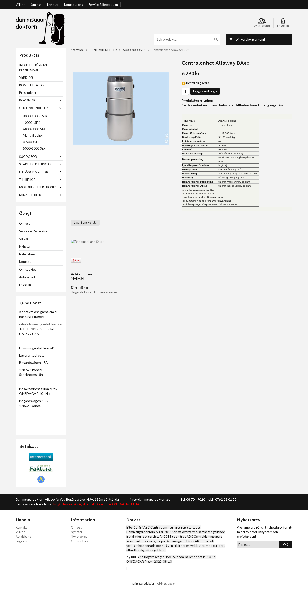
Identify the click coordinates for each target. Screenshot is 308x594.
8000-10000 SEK (35, 116)
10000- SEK (31, 123)
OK (285, 545)
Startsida (77, 50)
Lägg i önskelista (85, 222)
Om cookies (27, 269)
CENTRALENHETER (33, 108)
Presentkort (27, 93)
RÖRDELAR (27, 100)
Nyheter (52, 4)
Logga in (25, 285)
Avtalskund (27, 277)
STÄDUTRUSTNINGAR (35, 164)
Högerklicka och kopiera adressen (94, 292)
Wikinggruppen (166, 583)
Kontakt (25, 262)
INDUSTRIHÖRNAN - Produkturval (34, 67)
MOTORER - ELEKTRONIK (37, 187)
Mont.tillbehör (33, 135)
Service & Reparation (103, 4)
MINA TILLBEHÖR (32, 195)
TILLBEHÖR (27, 180)
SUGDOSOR (28, 156)
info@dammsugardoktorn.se (40, 324)
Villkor (20, 4)
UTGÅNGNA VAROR (33, 172)
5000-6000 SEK (34, 148)
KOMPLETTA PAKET (33, 85)
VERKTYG (26, 77)
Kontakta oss (73, 4)
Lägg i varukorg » (205, 91)
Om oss (36, 4)
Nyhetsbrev (27, 254)
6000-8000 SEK (34, 129)
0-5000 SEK (31, 142)
